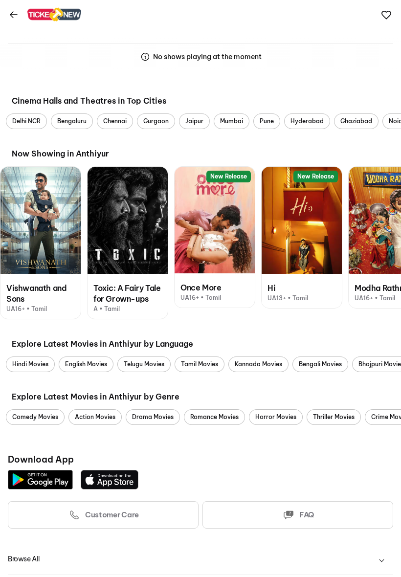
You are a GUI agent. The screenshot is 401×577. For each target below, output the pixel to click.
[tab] (200, 559)
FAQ (306, 514)
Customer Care (112, 514)
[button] (386, 15)
